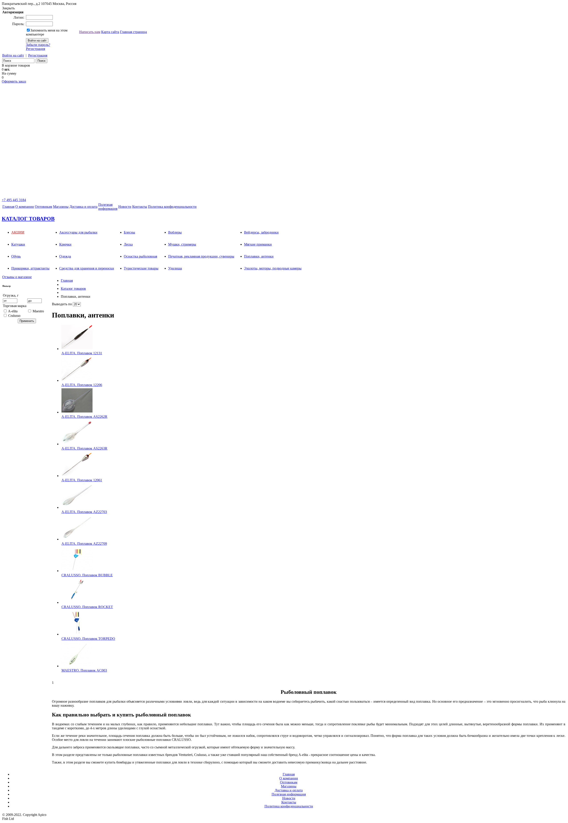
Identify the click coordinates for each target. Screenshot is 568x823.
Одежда (65, 256)
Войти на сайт (13, 55)
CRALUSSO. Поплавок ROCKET (87, 607)
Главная (8, 206)
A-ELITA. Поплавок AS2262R (84, 416)
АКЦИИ (17, 232)
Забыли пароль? (38, 45)
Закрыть (8, 8)
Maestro (38, 311)
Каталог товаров (73, 288)
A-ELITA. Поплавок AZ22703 (84, 512)
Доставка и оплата (83, 206)
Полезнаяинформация (107, 206)
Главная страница (133, 32)
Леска (128, 244)
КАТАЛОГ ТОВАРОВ (28, 219)
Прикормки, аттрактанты (30, 268)
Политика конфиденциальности (172, 206)
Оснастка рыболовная (140, 256)
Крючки (65, 244)
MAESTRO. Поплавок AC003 (84, 670)
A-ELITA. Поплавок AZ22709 (84, 543)
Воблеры (175, 232)
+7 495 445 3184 (14, 200)
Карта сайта (110, 32)
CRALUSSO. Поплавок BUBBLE (87, 575)
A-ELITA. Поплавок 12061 (81, 480)
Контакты (139, 206)
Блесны (129, 232)
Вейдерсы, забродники (261, 232)
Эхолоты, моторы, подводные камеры (273, 268)
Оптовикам (43, 206)
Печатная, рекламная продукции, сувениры (201, 256)
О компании (24, 206)
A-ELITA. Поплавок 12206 (81, 385)
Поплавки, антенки (259, 256)
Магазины (61, 206)
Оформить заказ (14, 81)
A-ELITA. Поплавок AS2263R (84, 448)
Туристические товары (141, 268)
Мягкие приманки (258, 244)
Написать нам (89, 32)
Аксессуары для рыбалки (78, 232)
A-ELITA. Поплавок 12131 (81, 353)
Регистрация (35, 49)
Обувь (16, 256)
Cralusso (14, 315)
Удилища (175, 268)
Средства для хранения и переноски (86, 268)
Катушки (18, 244)
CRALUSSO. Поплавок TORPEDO (88, 639)
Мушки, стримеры (182, 244)
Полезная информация (289, 794)
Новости (124, 206)
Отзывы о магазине (17, 277)
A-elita (13, 311)
